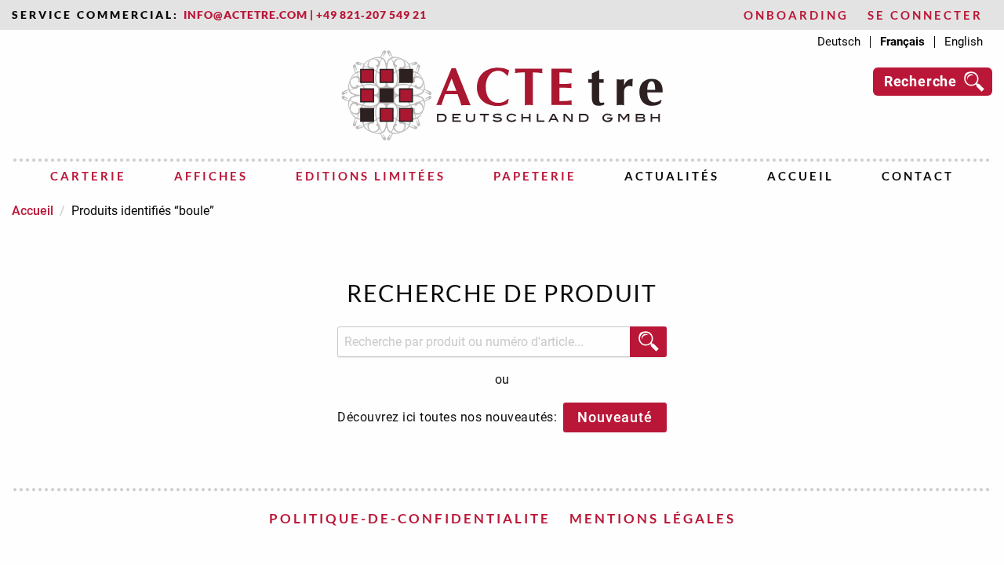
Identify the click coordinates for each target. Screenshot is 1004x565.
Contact (918, 176)
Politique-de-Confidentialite (410, 518)
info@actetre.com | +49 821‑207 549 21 (305, 14)
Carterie (88, 176)
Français (902, 42)
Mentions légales (652, 518)
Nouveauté (614, 417)
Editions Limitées (371, 176)
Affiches (211, 176)
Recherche (920, 81)
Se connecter (925, 15)
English (963, 42)
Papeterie (535, 176)
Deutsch (838, 42)
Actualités (671, 176)
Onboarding (796, 15)
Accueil (800, 176)
